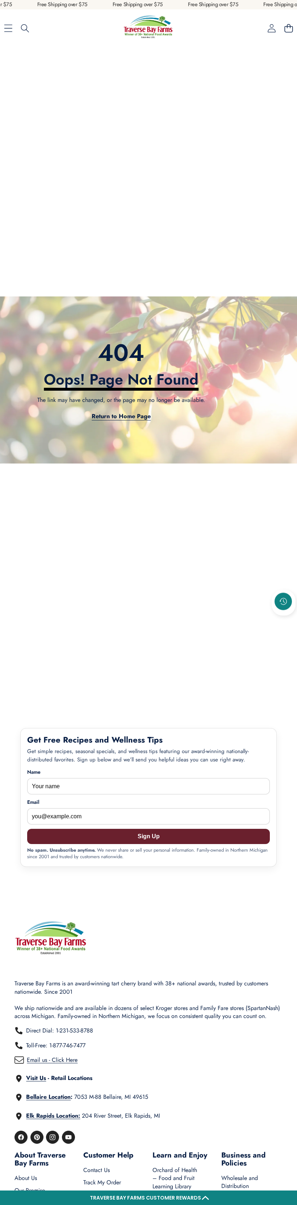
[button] (148, 1198)
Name (34, 772)
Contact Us (96, 1170)
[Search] (25, 28)
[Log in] (271, 28)
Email (33, 802)
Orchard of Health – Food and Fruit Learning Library (174, 1178)
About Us (25, 1178)
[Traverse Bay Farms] (148, 28)
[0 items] (288, 28)
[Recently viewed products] (283, 601)
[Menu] (8, 28)
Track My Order (102, 1182)
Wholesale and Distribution (239, 1182)
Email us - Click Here (52, 1060)
